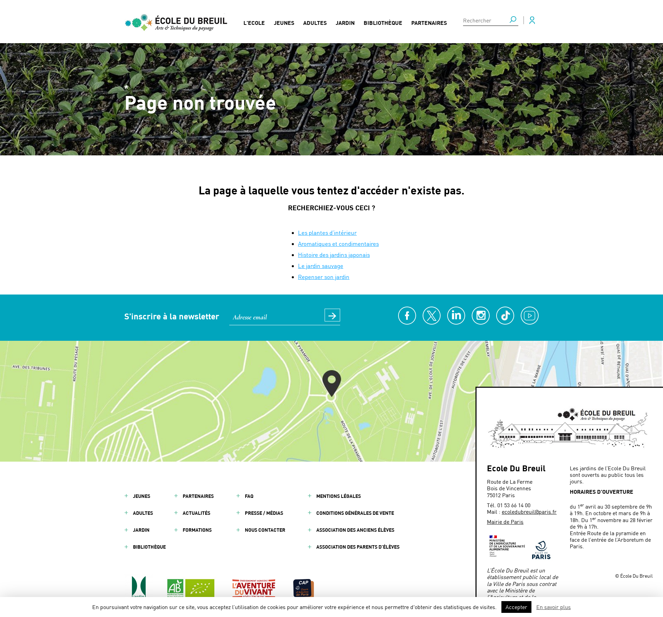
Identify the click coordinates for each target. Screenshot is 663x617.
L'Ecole (254, 22)
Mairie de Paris (505, 521)
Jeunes (284, 22)
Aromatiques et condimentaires (338, 243)
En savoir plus (553, 607)
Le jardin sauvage (320, 265)
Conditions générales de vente (355, 513)
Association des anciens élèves (355, 530)
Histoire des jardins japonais (334, 254)
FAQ (249, 496)
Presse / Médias (264, 513)
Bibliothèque (383, 22)
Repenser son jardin (323, 276)
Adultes (315, 22)
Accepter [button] (516, 607)
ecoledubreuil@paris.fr (529, 511)
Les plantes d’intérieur (327, 232)
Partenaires (429, 22)
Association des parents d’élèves (358, 547)
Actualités (196, 513)
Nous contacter (265, 530)
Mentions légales (338, 496)
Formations (197, 530)
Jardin (345, 22)
